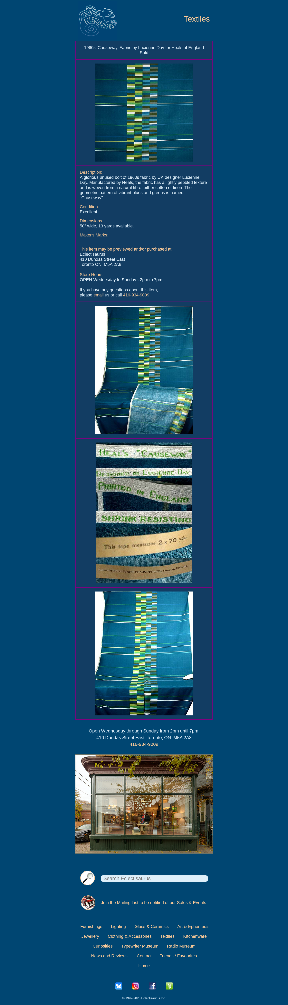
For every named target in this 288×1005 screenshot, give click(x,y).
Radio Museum (181, 946)
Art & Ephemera (192, 926)
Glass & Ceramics (151, 926)
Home (144, 965)
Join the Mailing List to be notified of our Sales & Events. (154, 902)
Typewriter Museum (139, 946)
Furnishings (91, 926)
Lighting (118, 926)
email (98, 295)
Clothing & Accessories (130, 936)
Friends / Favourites (178, 955)
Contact (144, 955)
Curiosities (103, 946)
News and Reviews (109, 955)
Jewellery (90, 936)
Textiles (197, 19)
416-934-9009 (136, 295)
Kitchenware (195, 936)
